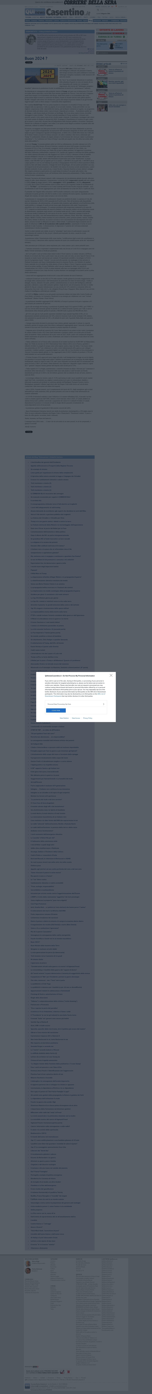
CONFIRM (56, 710)
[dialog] (76, 697)
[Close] (112, 676)
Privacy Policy (87, 718)
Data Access (76, 718)
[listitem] (76, 704)
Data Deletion (64, 718)
